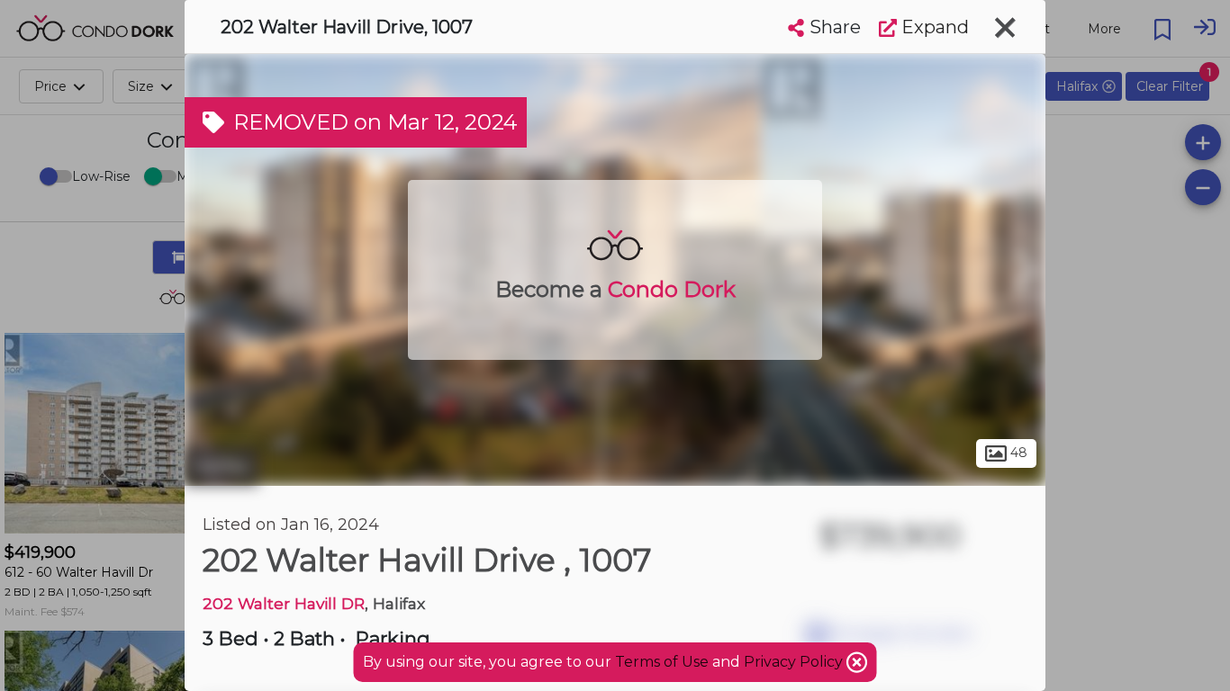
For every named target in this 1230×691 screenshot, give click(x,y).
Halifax (221, 466)
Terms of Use (662, 661)
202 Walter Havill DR (284, 603)
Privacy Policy (795, 661)
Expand (933, 27)
